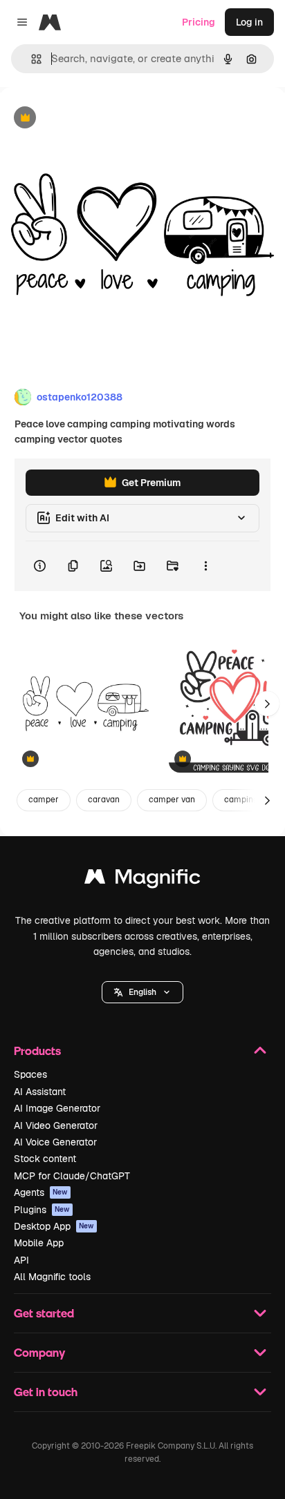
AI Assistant (40, 1091)
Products (37, 1050)
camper (43, 799)
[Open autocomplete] (31, 59)
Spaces (30, 1074)
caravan (104, 799)
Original (88, 118)
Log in (249, 22)
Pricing (198, 22)
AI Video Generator (56, 1125)
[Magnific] (142, 880)
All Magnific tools (52, 1276)
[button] (142, 992)
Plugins (42, 1209)
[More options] (205, 566)
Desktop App (54, 1226)
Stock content (45, 1158)
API (21, 1260)
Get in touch (45, 1391)
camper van (172, 799)
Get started (44, 1313)
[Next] (267, 704)
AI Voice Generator (55, 1142)
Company (39, 1352)
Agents (41, 1192)
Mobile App (39, 1243)
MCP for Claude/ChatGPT (72, 1176)
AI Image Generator (57, 1108)
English (142, 992)
